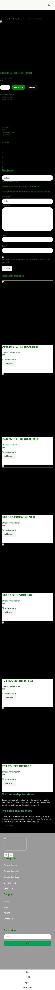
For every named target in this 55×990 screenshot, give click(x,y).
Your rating (6, 196)
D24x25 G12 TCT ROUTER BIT (21, 439)
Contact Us (8, 919)
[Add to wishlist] (5, 341)
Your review (6, 205)
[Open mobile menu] (52, 5)
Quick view (12, 369)
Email (4, 246)
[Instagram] (6, 855)
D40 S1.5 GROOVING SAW (18, 517)
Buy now (32, 87)
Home (2, 19)
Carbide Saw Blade (11, 877)
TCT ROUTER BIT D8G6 (16, 766)
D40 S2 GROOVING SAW (17, 595)
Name (4, 235)
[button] (7, 94)
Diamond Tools (10, 883)
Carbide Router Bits (14, 19)
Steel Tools (8, 889)
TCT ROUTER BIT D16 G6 (18, 680)
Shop (6, 907)
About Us (7, 913)
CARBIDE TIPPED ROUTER (32, 19)
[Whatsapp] (11, 855)
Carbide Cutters (10, 865)
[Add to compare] (5, 369)
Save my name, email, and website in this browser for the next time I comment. (26, 261)
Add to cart (18, 87)
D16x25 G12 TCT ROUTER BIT (21, 346)
